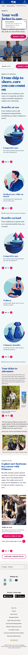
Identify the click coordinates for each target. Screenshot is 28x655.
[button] (12, 536)
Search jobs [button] (18, 36)
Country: (4, 567)
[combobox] (7, 66)
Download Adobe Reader (13, 636)
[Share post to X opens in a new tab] (11, 580)
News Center (13, 614)
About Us (13, 608)
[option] (11, 399)
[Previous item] (3, 162)
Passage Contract (14, 617)
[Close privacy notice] (24, 21)
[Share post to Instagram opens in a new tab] (5, 584)
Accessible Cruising (14, 630)
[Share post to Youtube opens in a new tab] (16, 580)
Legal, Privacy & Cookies (13, 620)
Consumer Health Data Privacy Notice (14, 633)
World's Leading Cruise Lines (13, 627)
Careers (14, 611)
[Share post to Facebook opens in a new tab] (5, 580)
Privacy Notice (9, 25)
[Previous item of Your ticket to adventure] (3, 416)
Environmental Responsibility (13, 623)
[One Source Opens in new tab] (14, 640)
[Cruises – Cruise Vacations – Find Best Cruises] (13, 2)
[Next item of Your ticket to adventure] (11, 416)
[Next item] (11, 162)
